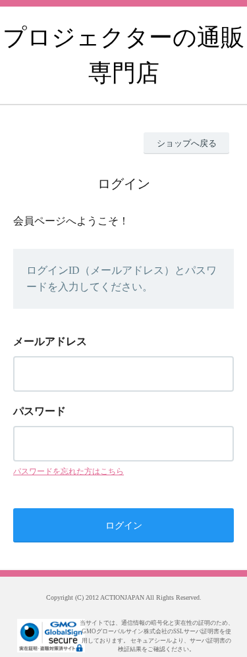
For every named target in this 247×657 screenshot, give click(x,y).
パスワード (39, 411)
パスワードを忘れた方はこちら (68, 471)
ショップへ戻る (187, 143)
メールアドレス (50, 341)
